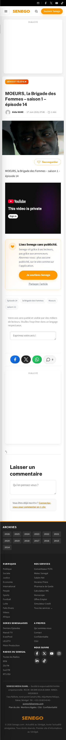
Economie (8, 582)
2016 (46, 540)
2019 (17, 540)
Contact (38, 632)
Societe (6, 573)
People (6, 590)
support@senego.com (33, 703)
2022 (46, 534)
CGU (36, 641)
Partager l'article (38, 284)
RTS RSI (6, 674)
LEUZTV (6, 641)
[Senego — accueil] (21, 11)
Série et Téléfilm (17, 81)
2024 (27, 534)
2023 (36, 534)
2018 (27, 540)
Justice (6, 577)
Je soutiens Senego (38, 275)
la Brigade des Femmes (32, 300)
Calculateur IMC (41, 590)
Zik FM (6, 665)
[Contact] (38, 3)
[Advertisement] (33, 47)
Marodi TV (7, 632)
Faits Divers (8, 608)
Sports (6, 595)
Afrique (6, 616)
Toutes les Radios (11, 657)
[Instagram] (59, 653)
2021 (56, 534)
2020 (7, 540)
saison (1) (11, 307)
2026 (7, 534)
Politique (7, 569)
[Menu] (6, 11)
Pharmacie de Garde (43, 586)
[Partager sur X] (26, 359)
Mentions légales (28, 707)
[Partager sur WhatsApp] (37, 359)
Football (7, 599)
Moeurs (52, 300)
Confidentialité (50, 707)
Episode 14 (12, 300)
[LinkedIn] (37, 661)
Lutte (5, 603)
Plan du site (14, 707)
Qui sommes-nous (42, 628)
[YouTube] (57, 3)
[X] (44, 653)
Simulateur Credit (42, 603)
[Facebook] (46, 3)
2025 (17, 534)
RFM (5, 661)
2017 (36, 540)
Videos (6, 612)
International (9, 586)
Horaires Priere (41, 582)
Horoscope (39, 595)
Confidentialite (41, 636)
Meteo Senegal (41, 573)
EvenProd (7, 636)
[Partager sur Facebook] (15, 359)
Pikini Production (11, 645)
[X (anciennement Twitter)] (51, 3)
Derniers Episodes (11, 628)
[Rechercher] (36, 11)
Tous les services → (43, 608)
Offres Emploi (40, 599)
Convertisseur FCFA (43, 569)
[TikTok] (62, 3)
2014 (7, 547)
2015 (56, 540)
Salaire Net (39, 577)
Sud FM (6, 670)
